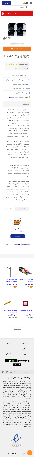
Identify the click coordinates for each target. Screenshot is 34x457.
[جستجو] (26, 7)
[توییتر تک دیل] (7, 372)
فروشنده (17, 236)
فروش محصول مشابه (17, 48)
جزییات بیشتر (12, 97)
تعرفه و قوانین (8, 348)
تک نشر (8, 354)
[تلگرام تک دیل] (14, 372)
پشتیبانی (25, 348)
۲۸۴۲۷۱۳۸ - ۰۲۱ (12, 453)
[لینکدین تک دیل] (11, 372)
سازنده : (25, 68)
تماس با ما (25, 354)
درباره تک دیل (25, 343)
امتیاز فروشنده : (23, 64)
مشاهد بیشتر (17, 329)
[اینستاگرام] (3, 372)
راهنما (8, 343)
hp (16, 68)
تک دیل (27, 286)
